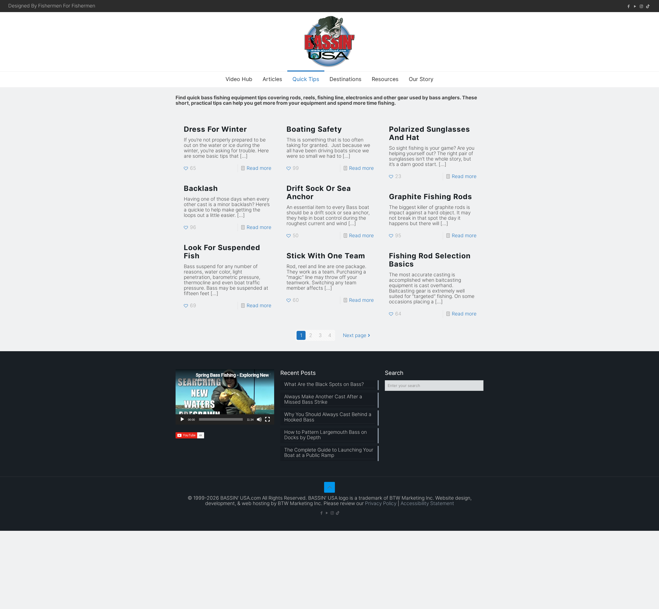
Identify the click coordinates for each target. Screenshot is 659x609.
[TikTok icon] (648, 6)
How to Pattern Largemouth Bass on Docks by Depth (325, 434)
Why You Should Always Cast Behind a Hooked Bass (327, 417)
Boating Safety (314, 129)
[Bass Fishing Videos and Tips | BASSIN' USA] (329, 41)
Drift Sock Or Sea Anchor (319, 192)
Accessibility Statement (427, 503)
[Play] (182, 419)
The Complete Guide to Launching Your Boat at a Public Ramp (328, 452)
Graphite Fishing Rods (430, 196)
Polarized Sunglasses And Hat (429, 133)
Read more (259, 168)
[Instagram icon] (641, 6)
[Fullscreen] (267, 419)
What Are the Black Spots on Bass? (324, 384)
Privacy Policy (380, 503)
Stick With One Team (326, 255)
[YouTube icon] (635, 6)
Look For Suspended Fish (222, 251)
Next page (354, 335)
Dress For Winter (215, 129)
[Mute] (259, 419)
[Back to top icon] (329, 487)
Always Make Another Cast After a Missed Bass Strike (323, 399)
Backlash (201, 188)
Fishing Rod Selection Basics (430, 259)
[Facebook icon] (628, 6)
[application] (225, 397)
